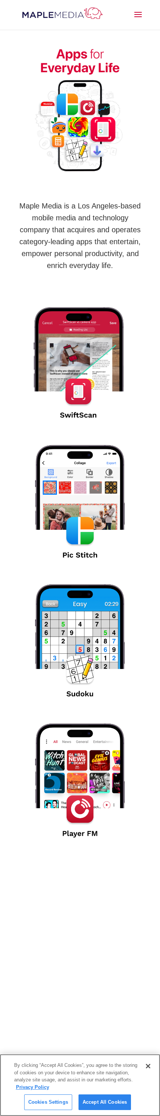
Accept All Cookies (105, 1102)
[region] (80, 1085)
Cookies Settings (48, 1102)
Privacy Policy (32, 1087)
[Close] (148, 1066)
